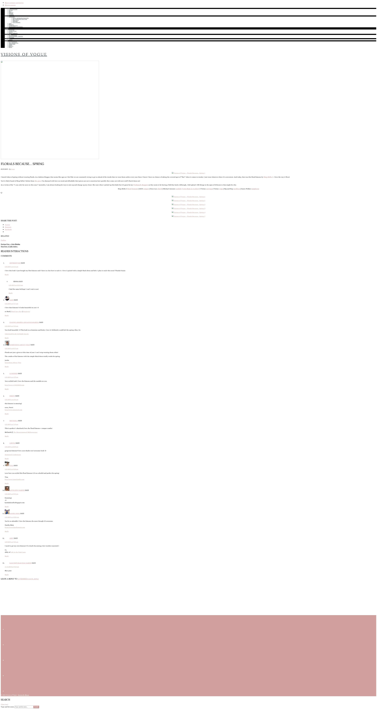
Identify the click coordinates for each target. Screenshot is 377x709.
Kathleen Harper (17, 490)
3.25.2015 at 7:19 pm (11, 424)
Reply (7, 274)
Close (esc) (4, 704)
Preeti (12, 396)
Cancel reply (33, 579)
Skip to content (10, 5)
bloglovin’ (26, 311)
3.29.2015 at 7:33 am (11, 542)
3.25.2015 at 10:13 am (16, 285)
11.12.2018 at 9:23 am (12, 567)
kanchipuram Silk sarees (20, 563)
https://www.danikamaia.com (15, 527)
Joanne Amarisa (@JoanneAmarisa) (24, 322)
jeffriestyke (15, 263)
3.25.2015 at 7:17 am (11, 303)
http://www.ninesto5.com (13, 410)
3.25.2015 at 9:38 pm (11, 469)
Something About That (19, 345)
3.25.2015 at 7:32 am (11, 326)
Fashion (3, 240)
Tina (11, 465)
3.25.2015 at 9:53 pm (11, 494)
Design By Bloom (23, 695)
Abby (11, 538)
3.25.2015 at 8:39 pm (11, 447)
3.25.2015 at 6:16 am (11, 267)
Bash (11, 300)
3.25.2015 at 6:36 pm (11, 399)
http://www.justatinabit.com (14, 479)
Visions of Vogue (24, 54)
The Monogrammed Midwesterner (25, 432)
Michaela (13, 421)
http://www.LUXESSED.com (14, 385)
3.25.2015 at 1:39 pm (11, 377)
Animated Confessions (13, 454)
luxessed (13, 373)
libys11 (12, 443)
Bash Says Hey (16, 311)
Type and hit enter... (8, 707)
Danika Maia (14, 513)
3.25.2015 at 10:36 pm (12, 517)
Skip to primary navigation (14, 3)
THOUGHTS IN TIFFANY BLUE (17, 334)
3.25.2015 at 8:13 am (11, 348)
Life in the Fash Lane (18, 552)
